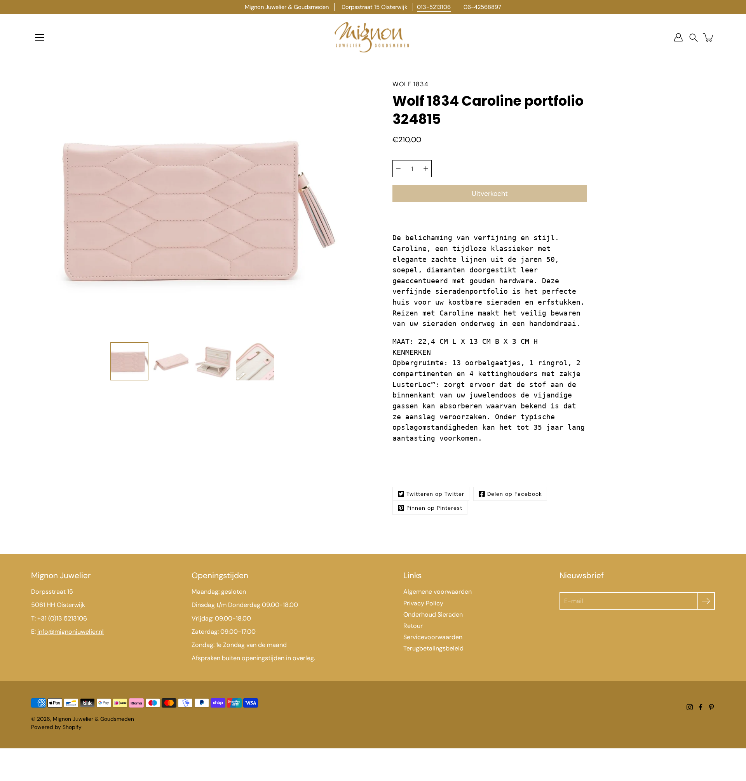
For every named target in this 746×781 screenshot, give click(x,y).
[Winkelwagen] (708, 37)
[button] (693, 37)
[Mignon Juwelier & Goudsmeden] (373, 37)
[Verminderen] (398, 168)
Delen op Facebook (514, 493)
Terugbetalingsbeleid (433, 648)
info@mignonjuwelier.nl (70, 632)
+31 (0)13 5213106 (62, 618)
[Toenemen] (426, 168)
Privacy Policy (423, 603)
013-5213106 (434, 7)
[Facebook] (700, 707)
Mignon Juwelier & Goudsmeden (93, 718)
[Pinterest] (711, 707)
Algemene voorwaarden (437, 591)
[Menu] (39, 38)
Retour (413, 626)
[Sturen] (706, 601)
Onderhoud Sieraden (433, 614)
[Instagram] (689, 707)
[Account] (678, 37)
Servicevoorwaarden (432, 637)
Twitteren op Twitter (435, 493)
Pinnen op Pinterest (434, 507)
